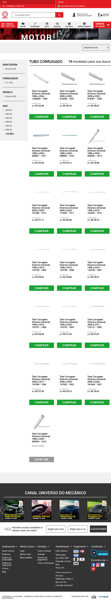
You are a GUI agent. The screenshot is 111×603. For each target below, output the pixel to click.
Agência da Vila (93, 596)
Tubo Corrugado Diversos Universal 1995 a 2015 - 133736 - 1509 (41, 266)
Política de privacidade (7, 558)
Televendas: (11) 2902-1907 (15, 6)
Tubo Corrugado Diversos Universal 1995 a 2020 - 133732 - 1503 (69, 323)
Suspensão (35, 26)
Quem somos (8, 551)
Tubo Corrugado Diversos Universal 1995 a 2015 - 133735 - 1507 (96, 266)
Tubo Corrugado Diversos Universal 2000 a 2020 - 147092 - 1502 (69, 380)
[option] (14, 509)
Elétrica (69, 26)
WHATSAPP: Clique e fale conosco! (73, 6)
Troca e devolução (46, 563)
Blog (4, 2)
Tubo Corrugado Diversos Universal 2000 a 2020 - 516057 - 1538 (96, 95)
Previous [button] (2, 509)
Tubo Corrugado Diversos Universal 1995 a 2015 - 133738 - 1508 (69, 266)
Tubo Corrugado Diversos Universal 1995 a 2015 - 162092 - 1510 (96, 209)
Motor (23, 26)
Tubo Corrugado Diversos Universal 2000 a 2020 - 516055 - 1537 (69, 95)
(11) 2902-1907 (62, 558)
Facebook (93, 565)
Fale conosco (61, 551)
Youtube (93, 569)
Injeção (57, 26)
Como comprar (44, 551)
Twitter (103, 565)
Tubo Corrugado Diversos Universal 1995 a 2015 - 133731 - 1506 (41, 323)
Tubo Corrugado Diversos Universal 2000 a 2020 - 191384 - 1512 (41, 209)
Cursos (60, 2)
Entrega (41, 554)
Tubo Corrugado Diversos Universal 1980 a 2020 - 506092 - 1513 (96, 152)
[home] (5, 15)
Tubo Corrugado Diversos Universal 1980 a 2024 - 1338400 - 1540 (41, 95)
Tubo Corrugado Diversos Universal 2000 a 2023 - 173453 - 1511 (69, 209)
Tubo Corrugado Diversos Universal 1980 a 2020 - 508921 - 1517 (41, 152)
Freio (47, 26)
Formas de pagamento (43, 558)
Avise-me (41, 459)
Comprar (42, 117)
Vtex (104, 596)
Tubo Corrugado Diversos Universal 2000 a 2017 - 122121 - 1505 (96, 323)
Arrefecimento (84, 26)
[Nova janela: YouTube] (14, 510)
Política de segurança (6, 564)
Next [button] (109, 509)
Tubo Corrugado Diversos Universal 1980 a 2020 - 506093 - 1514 (41, 437)
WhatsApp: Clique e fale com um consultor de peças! (64, 579)
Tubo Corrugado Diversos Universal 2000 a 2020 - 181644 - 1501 (96, 380)
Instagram (98, 565)
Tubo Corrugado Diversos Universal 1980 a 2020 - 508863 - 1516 (69, 152)
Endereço (6, 554)
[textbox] (37, 15)
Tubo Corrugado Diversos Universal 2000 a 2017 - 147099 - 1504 (41, 380)
